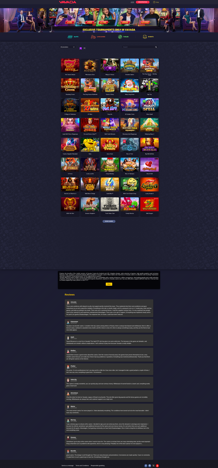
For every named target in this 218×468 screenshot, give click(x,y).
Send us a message (68, 465)
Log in (132, 2)
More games (109, 221)
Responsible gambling (97, 465)
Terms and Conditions (82, 465)
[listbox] (68, 47)
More (109, 284)
